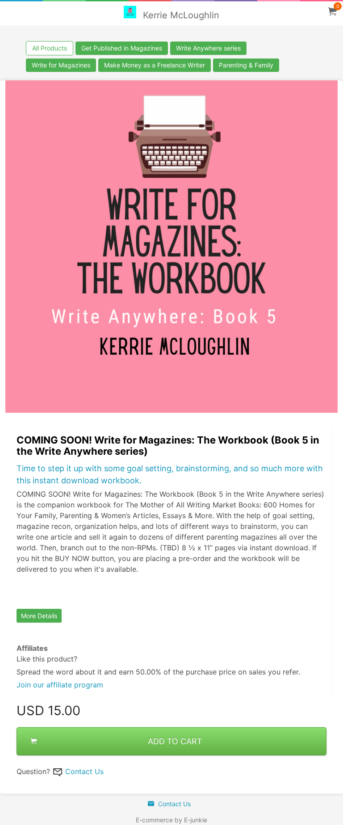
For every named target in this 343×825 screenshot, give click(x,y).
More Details (39, 616)
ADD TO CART (175, 741)
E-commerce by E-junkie (171, 820)
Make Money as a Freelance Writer (154, 65)
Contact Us (84, 771)
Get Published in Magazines (121, 48)
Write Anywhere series (208, 48)
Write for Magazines (61, 65)
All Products (49, 48)
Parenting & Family (246, 65)
